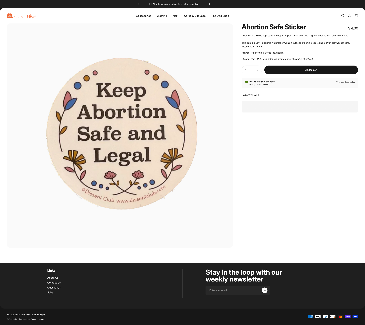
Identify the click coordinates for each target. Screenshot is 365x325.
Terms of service (37, 319)
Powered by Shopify (35, 314)
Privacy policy (24, 319)
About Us (52, 277)
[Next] (209, 4)
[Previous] (138, 4)
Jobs (50, 292)
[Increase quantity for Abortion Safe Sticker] (258, 70)
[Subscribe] (264, 290)
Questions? (54, 287)
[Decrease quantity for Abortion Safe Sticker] (245, 70)
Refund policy (12, 319)
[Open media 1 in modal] (120, 135)
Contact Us (54, 282)
